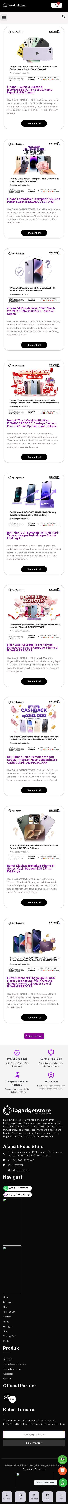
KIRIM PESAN (32, 1443)
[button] (3, 17)
